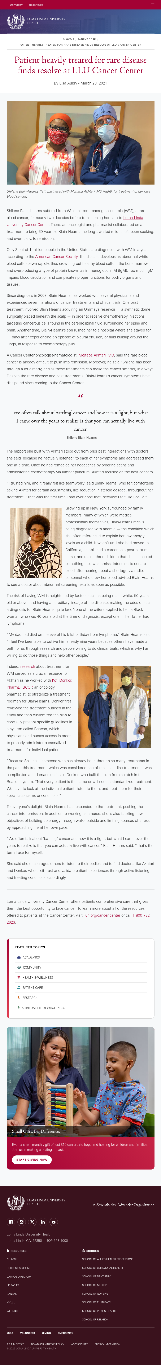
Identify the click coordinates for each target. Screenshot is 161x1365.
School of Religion (95, 1319)
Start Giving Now (31, 1159)
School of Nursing (95, 1293)
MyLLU (11, 1302)
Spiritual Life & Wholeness (43, 1008)
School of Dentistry (96, 1276)
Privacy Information (107, 1344)
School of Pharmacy (96, 1302)
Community (32, 967)
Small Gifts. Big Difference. (36, 1131)
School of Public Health (99, 1310)
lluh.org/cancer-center (101, 915)
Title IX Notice (15, 1344)
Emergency (65, 1333)
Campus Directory (19, 1276)
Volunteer (27, 1333)
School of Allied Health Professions (107, 1259)
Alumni (12, 1259)
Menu (153, 5)
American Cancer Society (56, 256)
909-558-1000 (57, 1240)
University (16, 4)
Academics (31, 957)
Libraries (13, 1285)
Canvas (12, 1293)
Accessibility (79, 1344)
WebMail (12, 1311)
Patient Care (33, 987)
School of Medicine (95, 1285)
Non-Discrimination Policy (47, 1344)
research (27, 666)
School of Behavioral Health (102, 1267)
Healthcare (36, 4)
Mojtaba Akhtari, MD (96, 355)
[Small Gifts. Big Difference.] (81, 1082)
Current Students (19, 1268)
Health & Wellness (37, 977)
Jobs (10, 1333)
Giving (46, 1333)
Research (30, 997)
